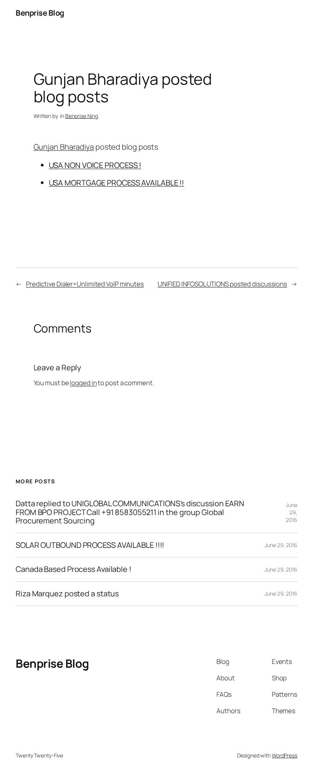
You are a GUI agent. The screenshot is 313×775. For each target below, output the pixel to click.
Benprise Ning (81, 115)
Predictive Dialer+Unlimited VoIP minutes (85, 283)
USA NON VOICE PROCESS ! (95, 165)
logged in (83, 382)
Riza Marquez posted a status (67, 593)
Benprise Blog (40, 13)
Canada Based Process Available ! (73, 569)
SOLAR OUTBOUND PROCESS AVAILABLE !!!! (90, 545)
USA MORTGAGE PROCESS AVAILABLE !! (116, 183)
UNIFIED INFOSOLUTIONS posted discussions (222, 283)
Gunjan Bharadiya (64, 147)
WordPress (284, 755)
